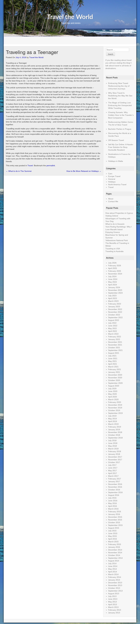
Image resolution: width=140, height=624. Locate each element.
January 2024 (114, 287)
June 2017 (112, 468)
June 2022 (112, 326)
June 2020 (112, 391)
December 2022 (115, 309)
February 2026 (114, 265)
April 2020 (112, 397)
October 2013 (114, 588)
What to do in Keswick (114, 224)
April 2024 (112, 285)
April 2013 (112, 604)
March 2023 (113, 301)
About (110, 199)
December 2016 (115, 484)
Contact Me (113, 201)
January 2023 (114, 306)
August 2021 (113, 353)
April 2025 (112, 268)
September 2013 (115, 591)
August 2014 (113, 561)
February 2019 (114, 427)
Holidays (112, 182)
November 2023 (115, 290)
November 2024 (115, 274)
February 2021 (114, 369)
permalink (50, 165)
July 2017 (112, 465)
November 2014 (115, 552)
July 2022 (112, 323)
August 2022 (113, 320)
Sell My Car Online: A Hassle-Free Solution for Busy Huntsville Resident (120, 147)
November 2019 (115, 408)
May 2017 (112, 470)
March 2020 (113, 399)
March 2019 (113, 424)
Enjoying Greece (112, 232)
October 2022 (114, 315)
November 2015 (115, 520)
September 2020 (115, 383)
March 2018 (113, 449)
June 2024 (112, 279)
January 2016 (114, 514)
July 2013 (112, 596)
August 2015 (113, 528)
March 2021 (113, 367)
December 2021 (115, 342)
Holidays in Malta (115, 161)
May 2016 (112, 503)
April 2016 (112, 506)
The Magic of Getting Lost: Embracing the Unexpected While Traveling (120, 105)
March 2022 (113, 334)
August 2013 (113, 593)
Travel (30, 165)
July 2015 (112, 531)
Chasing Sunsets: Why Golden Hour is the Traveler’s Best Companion (121, 115)
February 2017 (114, 479)
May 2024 (112, 282)
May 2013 (112, 602)
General (111, 179)
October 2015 (114, 522)
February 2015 (114, 544)
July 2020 (112, 388)
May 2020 (112, 394)
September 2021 (115, 350)
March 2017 (113, 476)
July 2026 (112, 263)
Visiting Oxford (111, 216)
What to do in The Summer (19, 171)
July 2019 (112, 416)
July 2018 (112, 440)
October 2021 (114, 347)
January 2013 (114, 613)
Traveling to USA (112, 248)
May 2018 (112, 446)
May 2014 (112, 569)
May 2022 (112, 328)
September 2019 (115, 413)
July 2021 (112, 356)
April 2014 (112, 572)
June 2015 (112, 533)
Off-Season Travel (116, 140)
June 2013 (112, 599)
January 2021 (114, 372)
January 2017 (114, 481)
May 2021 (112, 361)
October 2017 (114, 462)
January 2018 (114, 454)
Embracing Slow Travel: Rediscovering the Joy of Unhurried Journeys (118, 86)
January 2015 (114, 547)
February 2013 (114, 610)
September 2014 (115, 558)
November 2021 (115, 345)
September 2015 (115, 525)
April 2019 (112, 421)
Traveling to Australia (114, 251)
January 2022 (114, 339)
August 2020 (113, 386)
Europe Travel (114, 176)
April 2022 (112, 331)
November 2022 (115, 312)
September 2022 (115, 317)
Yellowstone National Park (116, 240)
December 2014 (115, 550)
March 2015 (113, 541)
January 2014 (114, 580)
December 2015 (115, 517)
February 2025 (114, 271)
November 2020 (115, 378)
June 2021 (112, 358)
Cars (110, 173)
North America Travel (117, 184)
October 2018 (114, 435)
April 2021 (112, 364)
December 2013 (115, 582)
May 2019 (112, 419)
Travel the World (70, 17)
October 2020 (114, 380)
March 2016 (113, 509)
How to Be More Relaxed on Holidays (83, 171)
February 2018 (114, 451)
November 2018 (115, 432)
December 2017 (115, 457)
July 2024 (112, 276)
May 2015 (112, 536)
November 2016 (115, 487)
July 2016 (112, 498)
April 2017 (112, 473)
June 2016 (112, 501)
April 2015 (112, 539)
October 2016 (114, 490)
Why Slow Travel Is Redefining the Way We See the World (120, 95)
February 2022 (114, 337)
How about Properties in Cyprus (119, 213)
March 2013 (113, 607)
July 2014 (112, 563)
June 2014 (112, 566)
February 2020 (114, 402)
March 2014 (113, 574)
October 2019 (114, 410)
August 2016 (113, 495)
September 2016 (115, 492)
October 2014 (114, 555)
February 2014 (114, 577)
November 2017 (115, 460)
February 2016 (114, 511)
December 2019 (115, 405)
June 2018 (112, 443)
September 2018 (115, 438)
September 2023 (115, 293)
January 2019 (114, 429)
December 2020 (115, 375)
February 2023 (114, 304)
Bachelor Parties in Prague (119, 129)
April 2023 (112, 298)
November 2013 (115, 585)
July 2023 (112, 296)
